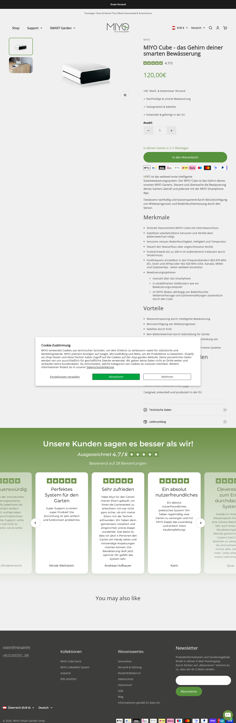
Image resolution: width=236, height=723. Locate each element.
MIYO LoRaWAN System (74, 667)
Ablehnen (167, 376)
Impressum (125, 685)
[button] (35, 522)
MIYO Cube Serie (70, 661)
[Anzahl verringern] (148, 130)
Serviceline (124, 661)
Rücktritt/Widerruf (129, 673)
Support (33, 28)
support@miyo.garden (16, 647)
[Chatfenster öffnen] (228, 715)
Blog (120, 696)
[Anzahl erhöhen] (171, 130)
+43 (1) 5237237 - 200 (16, 655)
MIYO (146, 39)
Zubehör (65, 673)
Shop (15, 28)
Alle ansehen (68, 679)
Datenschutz (125, 679)
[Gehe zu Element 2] (21, 65)
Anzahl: (148, 122)
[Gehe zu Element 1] (21, 46)
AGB (120, 691)
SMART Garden (61, 28)
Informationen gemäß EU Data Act (139, 702)
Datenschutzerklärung (100, 367)
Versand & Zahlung (130, 667)
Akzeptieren (116, 376)
